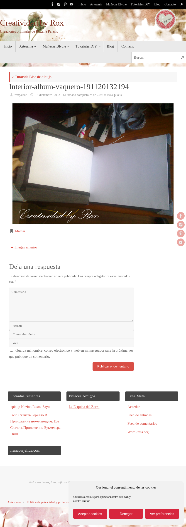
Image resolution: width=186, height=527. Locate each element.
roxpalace (21, 95)
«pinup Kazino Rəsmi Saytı (30, 407)
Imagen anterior (26, 247)
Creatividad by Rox (31, 22)
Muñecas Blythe (116, 4)
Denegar (126, 514)
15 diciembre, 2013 (47, 95)
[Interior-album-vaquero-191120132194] (93, 163)
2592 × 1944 (105, 95)
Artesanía (96, 4)
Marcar (20, 231)
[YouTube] (71, 4)
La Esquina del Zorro (84, 407)
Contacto (170, 4)
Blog (157, 4)
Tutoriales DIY (140, 4)
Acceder (133, 407)
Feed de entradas (139, 415)
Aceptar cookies (90, 514)
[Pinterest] (64, 4)
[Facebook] (52, 4)
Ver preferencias (162, 514)
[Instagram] (58, 4)
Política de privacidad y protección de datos (55, 502)
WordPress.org (138, 432)
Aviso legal (14, 502)
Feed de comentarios (142, 423)
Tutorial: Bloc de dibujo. (32, 77)
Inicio (82, 4)
